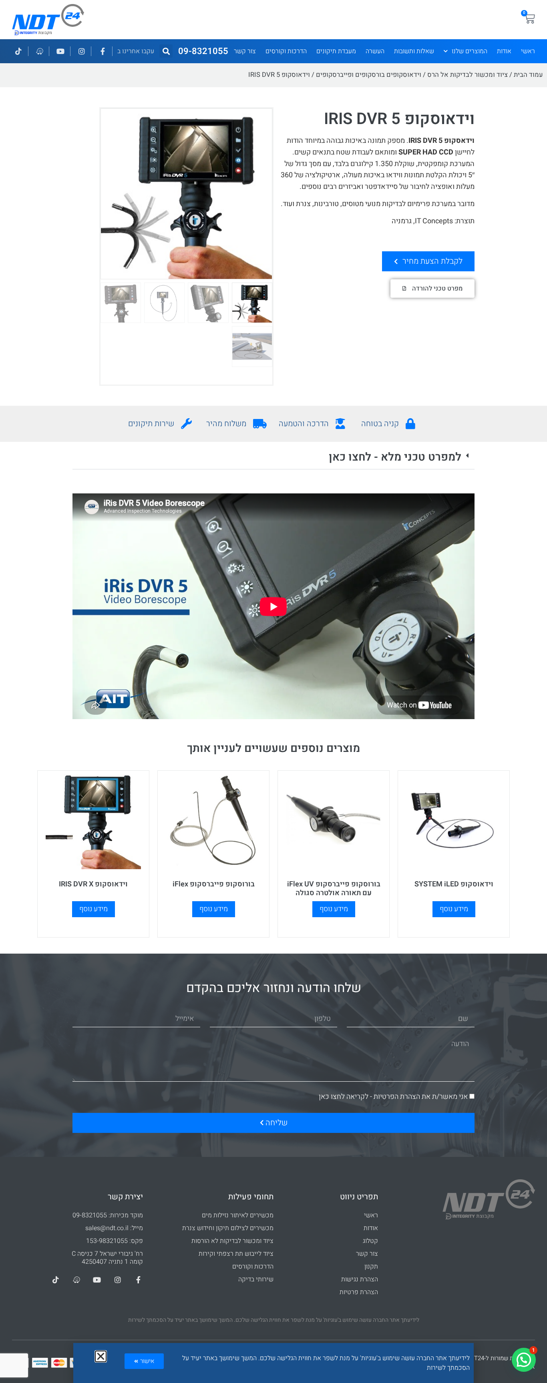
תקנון (371, 1266)
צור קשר (245, 51)
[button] (166, 51)
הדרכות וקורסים (286, 51)
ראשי (528, 51)
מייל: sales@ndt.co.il (114, 1228)
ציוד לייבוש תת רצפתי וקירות (236, 1254)
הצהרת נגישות (359, 1279)
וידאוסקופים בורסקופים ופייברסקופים (368, 75)
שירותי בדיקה (256, 1279)
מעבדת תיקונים (336, 51)
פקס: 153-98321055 (114, 1241)
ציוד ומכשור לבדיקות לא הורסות (232, 1241)
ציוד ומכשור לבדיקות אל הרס (467, 75)
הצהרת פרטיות (359, 1292)
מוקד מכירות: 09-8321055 (107, 1215)
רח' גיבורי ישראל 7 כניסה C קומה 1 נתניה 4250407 (107, 1258)
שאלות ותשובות (414, 51)
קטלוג (370, 1241)
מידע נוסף (454, 909)
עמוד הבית (528, 75)
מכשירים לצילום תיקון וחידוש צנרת (228, 1228)
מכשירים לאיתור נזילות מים (238, 1215)
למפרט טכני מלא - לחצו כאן (395, 457)
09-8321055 (203, 51)
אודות (504, 51)
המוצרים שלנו (469, 51)
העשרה (375, 51)
